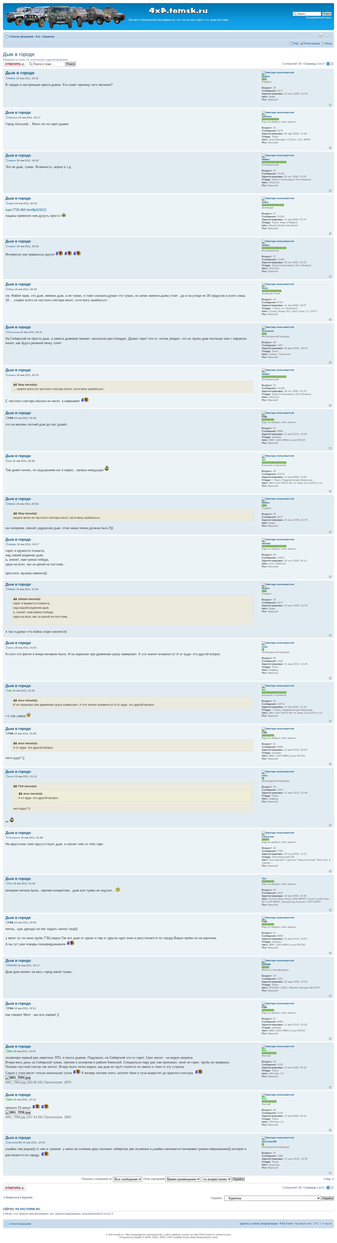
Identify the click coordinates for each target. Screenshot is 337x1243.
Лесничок (13, 332)
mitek (11, 203)
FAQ (296, 43)
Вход (328, 43)
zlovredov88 (15, 1142)
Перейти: (216, 1198)
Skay (11, 289)
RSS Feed (286, 1223)
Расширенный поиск (319, 17)
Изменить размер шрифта (328, 35)
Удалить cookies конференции (258, 1223)
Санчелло (14, 837)
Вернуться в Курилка (19, 1197)
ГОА (10, 418)
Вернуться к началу (330, 105)
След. (327, 1178)
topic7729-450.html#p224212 (25, 210)
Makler (12, 78)
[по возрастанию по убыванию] (223, 1178)
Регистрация (312, 43)
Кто (38, 36)
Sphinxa (13, 117)
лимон (12, 160)
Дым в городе (19, 54)
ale (10, 461)
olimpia (12, 544)
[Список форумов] (66, 27)
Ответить (9, 62)
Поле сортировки (154, 1178)
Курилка (48, 36)
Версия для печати (320, 35)
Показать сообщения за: (97, 1178)
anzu (11, 647)
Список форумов (21, 36)
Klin (10, 1051)
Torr (10, 883)
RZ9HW (12, 965)
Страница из (314, 63)
